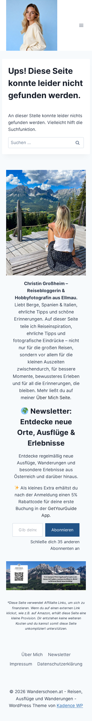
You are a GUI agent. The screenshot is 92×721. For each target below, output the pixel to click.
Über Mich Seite (53, 397)
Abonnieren (62, 529)
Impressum (21, 663)
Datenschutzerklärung (59, 663)
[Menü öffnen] (81, 25)
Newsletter (59, 654)
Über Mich (32, 654)
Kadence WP (70, 705)
